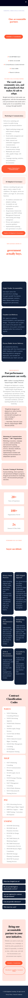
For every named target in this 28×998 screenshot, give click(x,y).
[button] (25, 1)
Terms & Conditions (17, 994)
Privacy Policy (9, 994)
